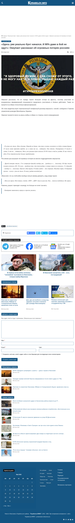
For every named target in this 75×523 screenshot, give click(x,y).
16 (5, 493)
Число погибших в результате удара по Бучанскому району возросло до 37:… (36, 401)
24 (10, 497)
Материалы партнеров (64, 485)
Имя (3, 340)
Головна (60, 469)
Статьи (42, 482)
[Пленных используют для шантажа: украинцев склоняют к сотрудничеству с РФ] (62, 291)
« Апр (4, 506)
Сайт (40, 347)
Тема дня (48, 482)
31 (10, 501)
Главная (4, 36)
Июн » (9, 506)
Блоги (50, 470)
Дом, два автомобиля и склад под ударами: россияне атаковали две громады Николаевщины (37, 301)
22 (32, 493)
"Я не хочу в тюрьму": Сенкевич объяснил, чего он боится (30, 450)
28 (27, 497)
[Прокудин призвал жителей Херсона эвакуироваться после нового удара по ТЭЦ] (6, 381)
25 (14, 497)
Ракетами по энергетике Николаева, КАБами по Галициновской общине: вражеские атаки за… (41, 387)
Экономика (43, 486)
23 (5, 497)
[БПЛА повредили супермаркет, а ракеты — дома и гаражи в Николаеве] (6, 373)
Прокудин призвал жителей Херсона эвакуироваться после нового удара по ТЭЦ (37, 378)
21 (27, 493)
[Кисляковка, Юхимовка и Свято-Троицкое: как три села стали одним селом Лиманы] (6, 428)
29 (32, 497)
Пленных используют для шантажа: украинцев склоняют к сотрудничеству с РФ (61, 301)
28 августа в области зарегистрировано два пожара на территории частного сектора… (39, 433)
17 (10, 493)
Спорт (52, 479)
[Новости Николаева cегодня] (37, 2)
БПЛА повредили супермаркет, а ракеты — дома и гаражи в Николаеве (34, 370)
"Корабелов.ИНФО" (35, 513)
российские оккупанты (12, 226)
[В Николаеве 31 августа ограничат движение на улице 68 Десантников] (6, 420)
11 (14, 490)
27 (23, 497)
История (42, 473)
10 (10, 490)
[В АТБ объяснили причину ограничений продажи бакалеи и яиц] (6, 444)
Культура (49, 473)
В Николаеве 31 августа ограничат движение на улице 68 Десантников (34, 417)
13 (23, 490)
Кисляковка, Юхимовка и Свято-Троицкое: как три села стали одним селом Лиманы (38, 425)
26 (18, 497)
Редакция (60, 475)
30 (5, 501)
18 (14, 493)
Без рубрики (43, 470)
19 (18, 493)
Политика (50, 476)
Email (3, 347)
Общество (42, 476)
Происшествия (12, 36)
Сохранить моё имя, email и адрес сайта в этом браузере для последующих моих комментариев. (32, 354)
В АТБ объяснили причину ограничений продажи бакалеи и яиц (32, 442)
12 (18, 490)
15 (32, 490)
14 (27, 490)
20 (23, 493)
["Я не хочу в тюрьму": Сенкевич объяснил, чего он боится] (6, 452)
